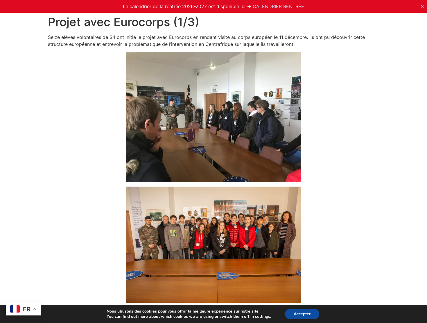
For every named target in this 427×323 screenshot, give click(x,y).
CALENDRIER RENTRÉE (278, 6)
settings (262, 316)
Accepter (302, 314)
